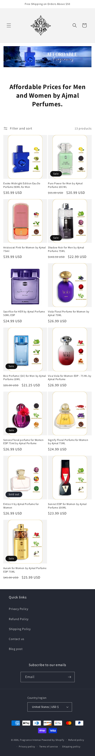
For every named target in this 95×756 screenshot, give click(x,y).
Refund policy (76, 739)
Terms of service (48, 746)
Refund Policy (18, 619)
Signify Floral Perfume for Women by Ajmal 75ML (68, 441)
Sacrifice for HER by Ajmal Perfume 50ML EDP (24, 313)
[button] (9, 25)
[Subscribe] (69, 677)
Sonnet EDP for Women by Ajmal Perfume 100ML (67, 505)
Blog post (16, 649)
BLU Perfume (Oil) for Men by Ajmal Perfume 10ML (24, 377)
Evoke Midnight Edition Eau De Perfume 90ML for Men (21, 185)
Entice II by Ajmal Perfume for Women (21, 505)
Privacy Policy (18, 609)
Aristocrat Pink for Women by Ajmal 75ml (24, 249)
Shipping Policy (20, 629)
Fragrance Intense (31, 739)
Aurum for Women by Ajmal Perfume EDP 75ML (24, 569)
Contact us (16, 639)
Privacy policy (27, 746)
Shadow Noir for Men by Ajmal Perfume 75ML (66, 249)
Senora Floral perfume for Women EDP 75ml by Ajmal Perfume (23, 441)
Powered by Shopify (53, 739)
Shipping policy (71, 746)
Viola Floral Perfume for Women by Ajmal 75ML (68, 313)
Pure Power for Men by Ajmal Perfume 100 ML (65, 185)
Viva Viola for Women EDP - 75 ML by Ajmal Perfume (69, 377)
